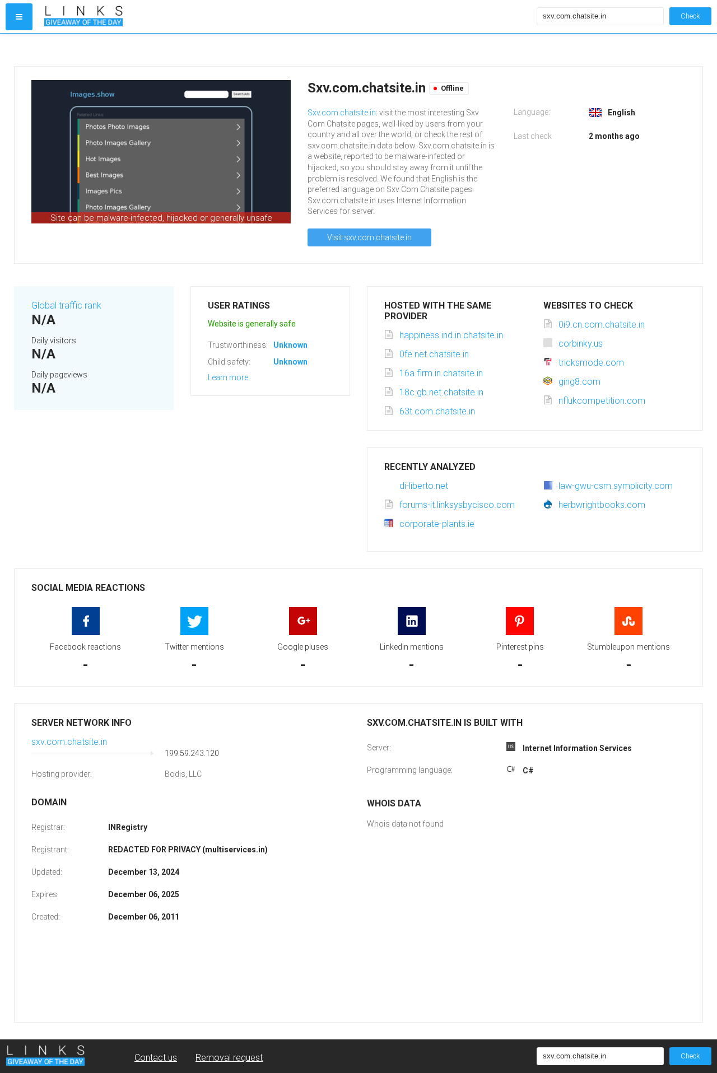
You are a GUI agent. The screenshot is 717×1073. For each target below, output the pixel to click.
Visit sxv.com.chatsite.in (369, 237)
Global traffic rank (66, 305)
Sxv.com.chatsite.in (342, 112)
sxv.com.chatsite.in (69, 741)
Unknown (290, 344)
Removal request (229, 1057)
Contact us (155, 1057)
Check (690, 16)
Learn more (228, 377)
